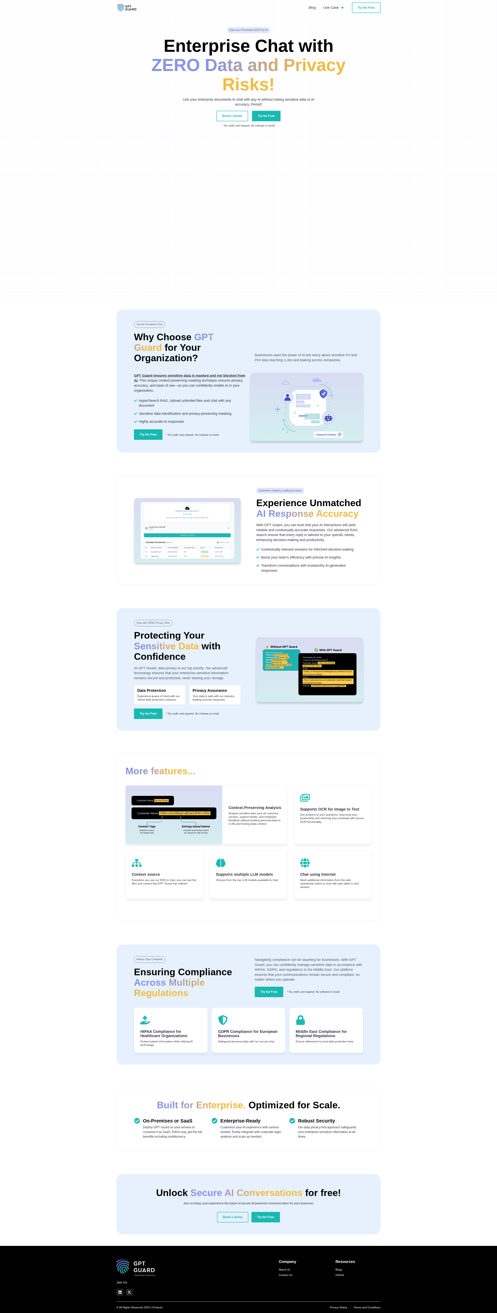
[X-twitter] (129, 1292)
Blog (312, 8)
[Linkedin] (119, 1292)
